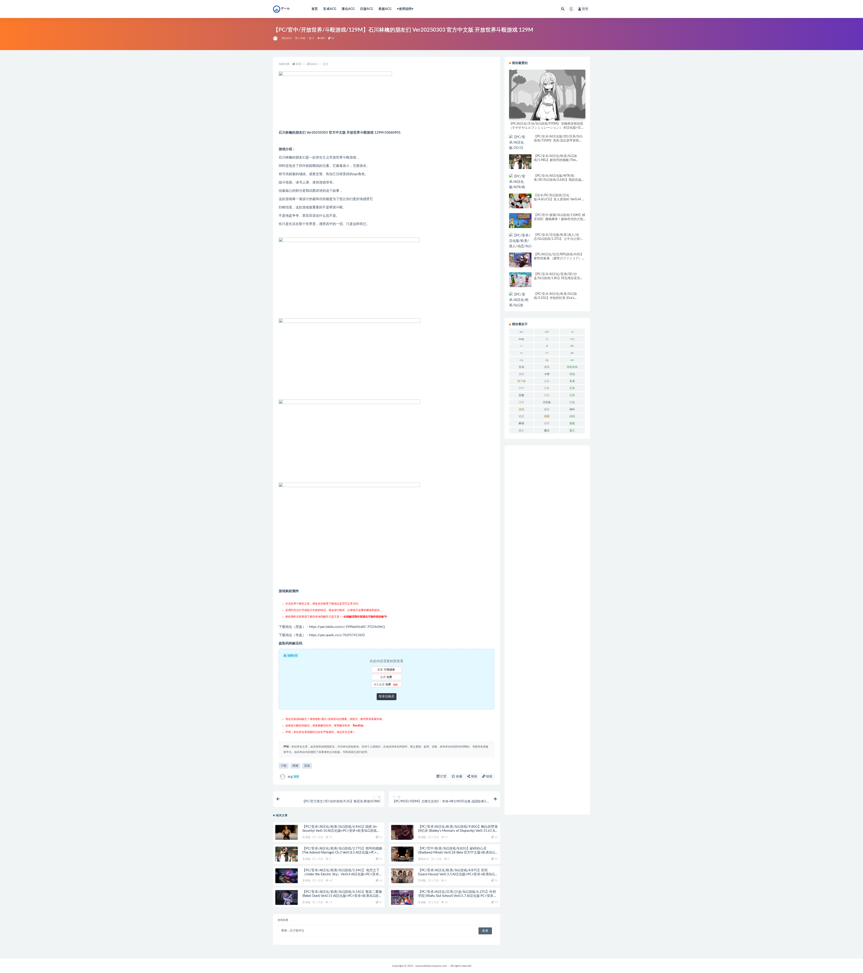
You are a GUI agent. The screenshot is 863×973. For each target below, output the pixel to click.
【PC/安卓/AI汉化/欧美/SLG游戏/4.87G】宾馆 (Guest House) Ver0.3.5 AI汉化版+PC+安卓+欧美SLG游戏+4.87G (456, 874)
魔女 (521, 430)
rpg (521, 360)
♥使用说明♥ (405, 9)
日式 (546, 395)
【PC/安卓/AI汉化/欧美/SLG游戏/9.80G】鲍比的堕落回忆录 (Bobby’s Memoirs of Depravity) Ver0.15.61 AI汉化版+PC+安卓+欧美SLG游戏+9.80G (458, 830)
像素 (546, 367)
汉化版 (547, 402)
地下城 (521, 381)
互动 (521, 367)
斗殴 (284, 765)
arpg (521, 339)
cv (521, 345)
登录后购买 (386, 696)
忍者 (572, 388)
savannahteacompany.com (431, 965)
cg (546, 339)
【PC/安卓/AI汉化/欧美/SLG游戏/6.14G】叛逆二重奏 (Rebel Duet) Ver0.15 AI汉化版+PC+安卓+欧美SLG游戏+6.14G (342, 896)
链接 (488, 776)
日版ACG (366, 9)
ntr (547, 352)
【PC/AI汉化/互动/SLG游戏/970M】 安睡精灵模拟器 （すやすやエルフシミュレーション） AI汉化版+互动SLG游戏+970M (546, 127)
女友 (546, 381)
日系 (572, 395)
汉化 (521, 402)
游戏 (307, 765)
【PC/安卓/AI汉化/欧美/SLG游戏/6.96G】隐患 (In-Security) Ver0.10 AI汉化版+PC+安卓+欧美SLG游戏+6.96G (340, 830)
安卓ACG (329, 9)
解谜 (521, 423)
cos (572, 339)
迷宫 (546, 423)
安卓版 (306, 837)
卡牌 (546, 374)
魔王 (572, 430)
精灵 (521, 416)
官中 (521, 388)
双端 (572, 374)
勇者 (521, 374)
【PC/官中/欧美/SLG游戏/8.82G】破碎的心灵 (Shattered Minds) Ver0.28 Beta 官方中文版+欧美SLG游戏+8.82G (456, 852)
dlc (572, 345)
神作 (572, 409)
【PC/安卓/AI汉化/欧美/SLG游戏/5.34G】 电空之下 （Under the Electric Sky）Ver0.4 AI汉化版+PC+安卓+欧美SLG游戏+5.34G (341, 874)
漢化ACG (348, 9)
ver (572, 360)
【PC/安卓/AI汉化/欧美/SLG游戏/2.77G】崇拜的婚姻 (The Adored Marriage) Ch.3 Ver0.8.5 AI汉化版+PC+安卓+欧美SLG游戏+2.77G (342, 852)
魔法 (546, 430)
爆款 (546, 409)
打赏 (443, 776)
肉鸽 (572, 416)
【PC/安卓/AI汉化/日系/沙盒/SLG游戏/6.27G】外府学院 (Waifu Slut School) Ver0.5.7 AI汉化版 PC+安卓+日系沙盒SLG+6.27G (457, 896)
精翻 (546, 416)
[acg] (275, 38)
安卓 (572, 381)
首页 (314, 9)
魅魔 (572, 423)
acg (293, 776)
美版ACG (384, 9)
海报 (473, 776)
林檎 (295, 765)
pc (572, 352)
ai (572, 331)
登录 (585, 9)
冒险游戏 (572, 367)
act (521, 331)
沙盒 (572, 402)
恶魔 (521, 395)
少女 (546, 388)
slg (546, 360)
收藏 (458, 776)
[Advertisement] (547, 630)
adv (547, 331)
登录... (285, 930)
